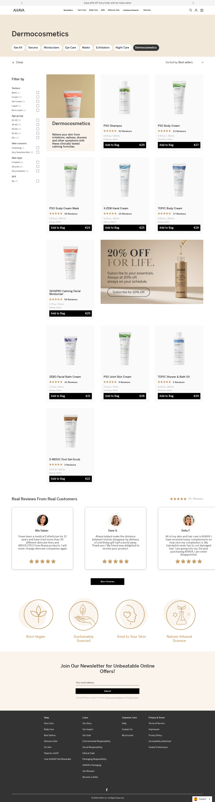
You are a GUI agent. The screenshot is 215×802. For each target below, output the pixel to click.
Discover (147, 10)
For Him (47, 747)
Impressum (154, 729)
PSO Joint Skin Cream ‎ (118, 376)
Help (124, 723)
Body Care (93, 10)
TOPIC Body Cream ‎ (170, 208)
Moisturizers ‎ (52, 47)
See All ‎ (18, 47)
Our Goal (86, 735)
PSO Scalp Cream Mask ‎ (64, 208)
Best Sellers (50, 735)
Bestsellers (68, 10)
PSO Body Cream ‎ (169, 125)
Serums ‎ (33, 47)
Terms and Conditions (114, 698)
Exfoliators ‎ (103, 47)
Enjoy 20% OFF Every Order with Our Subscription (107, 3)
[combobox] (202, 799)
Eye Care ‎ (71, 47)
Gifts (103, 10)
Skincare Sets (113, 10)
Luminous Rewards (131, 10)
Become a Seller (90, 777)
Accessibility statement (160, 741)
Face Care (82, 10)
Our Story (87, 723)
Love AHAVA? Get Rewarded (57, 759)
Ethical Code (88, 753)
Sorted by (172, 62)
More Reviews (107, 581)
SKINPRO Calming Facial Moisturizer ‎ (65, 292)
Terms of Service (157, 723)
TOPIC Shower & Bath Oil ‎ (174, 376)
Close (19, 62)
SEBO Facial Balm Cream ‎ (65, 376)
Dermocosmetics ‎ (146, 47)
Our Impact (87, 729)
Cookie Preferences (158, 747)
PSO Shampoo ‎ (113, 125)
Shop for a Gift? (51, 753)
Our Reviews (88, 771)
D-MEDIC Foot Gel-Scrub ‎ (65, 459)
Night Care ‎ (123, 47)
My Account (127, 735)
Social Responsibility (92, 747)
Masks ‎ (86, 47)
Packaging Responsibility (94, 759)
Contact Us (127, 729)
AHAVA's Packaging (91, 765)
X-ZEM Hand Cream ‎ (116, 208)
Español (202, 799)
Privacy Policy (132, 698)
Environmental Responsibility (96, 741)
